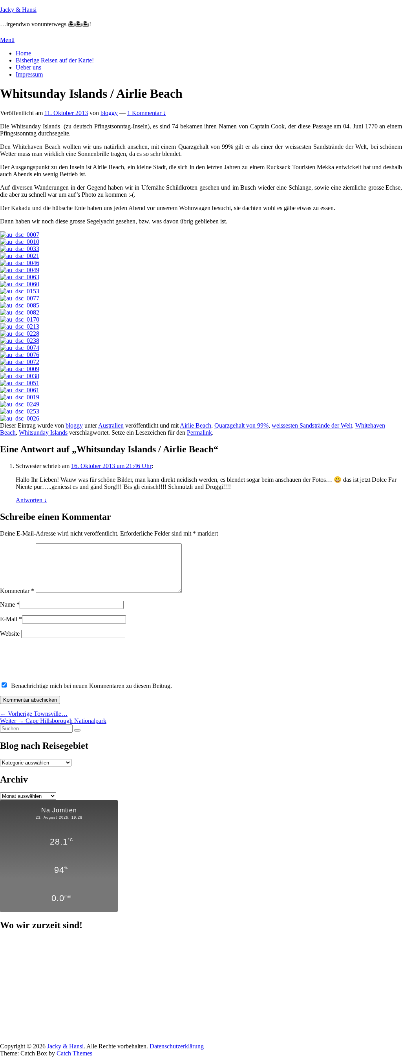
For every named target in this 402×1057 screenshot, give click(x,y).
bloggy (109, 113)
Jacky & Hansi (18, 9)
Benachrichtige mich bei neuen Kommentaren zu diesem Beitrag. (91, 685)
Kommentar (17, 590)
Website (10, 633)
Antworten (31, 500)
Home (23, 53)
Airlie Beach (195, 425)
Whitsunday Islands (43, 432)
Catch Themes (74, 1053)
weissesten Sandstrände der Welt (312, 425)
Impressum (29, 74)
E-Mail (8, 619)
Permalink (199, 432)
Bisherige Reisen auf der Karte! (55, 60)
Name (7, 604)
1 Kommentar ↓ (146, 113)
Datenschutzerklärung (177, 1046)
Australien (111, 425)
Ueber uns (28, 67)
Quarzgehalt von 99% (241, 425)
